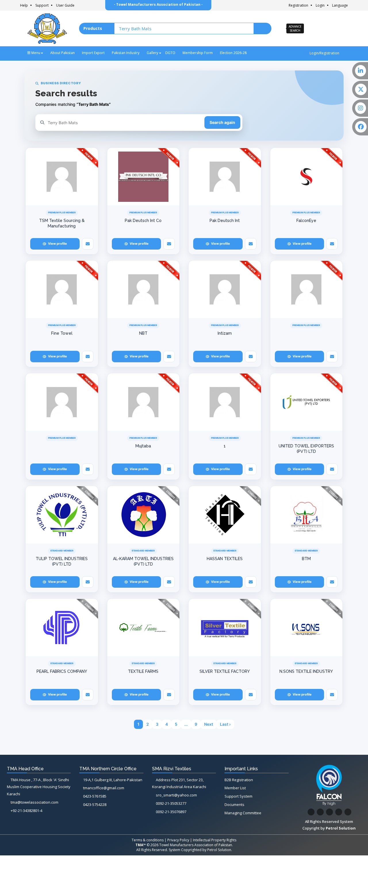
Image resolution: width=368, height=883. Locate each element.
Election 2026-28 (233, 52)
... (186, 724)
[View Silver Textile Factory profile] (225, 627)
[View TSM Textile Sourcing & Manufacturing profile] (62, 176)
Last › (225, 724)
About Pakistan (62, 52)
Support (42, 5)
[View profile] (306, 289)
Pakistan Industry (125, 52)
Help (24, 5)
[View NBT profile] (143, 289)
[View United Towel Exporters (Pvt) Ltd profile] (306, 402)
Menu (35, 52)
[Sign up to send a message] (87, 244)
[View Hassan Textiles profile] (225, 514)
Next (208, 724)
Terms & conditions (148, 840)
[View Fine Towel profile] (62, 289)
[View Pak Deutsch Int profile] (225, 176)
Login (320, 5)
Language (340, 5)
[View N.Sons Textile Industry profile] (306, 627)
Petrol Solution (219, 849)
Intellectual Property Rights (214, 840)
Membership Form (198, 52)
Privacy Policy (178, 840)
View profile (57, 244)
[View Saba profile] (306, 176)
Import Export (93, 52)
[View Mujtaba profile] (143, 402)
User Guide (65, 5)
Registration (298, 5)
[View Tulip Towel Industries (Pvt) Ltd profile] (62, 514)
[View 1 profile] (225, 402)
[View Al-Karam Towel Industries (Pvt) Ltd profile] (143, 514)
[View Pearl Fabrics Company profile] (62, 627)
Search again (222, 122)
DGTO (170, 52)
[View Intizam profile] (225, 289)
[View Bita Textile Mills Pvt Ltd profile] (306, 514)
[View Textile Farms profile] (143, 627)
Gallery (152, 52)
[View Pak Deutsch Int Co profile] (143, 176)
